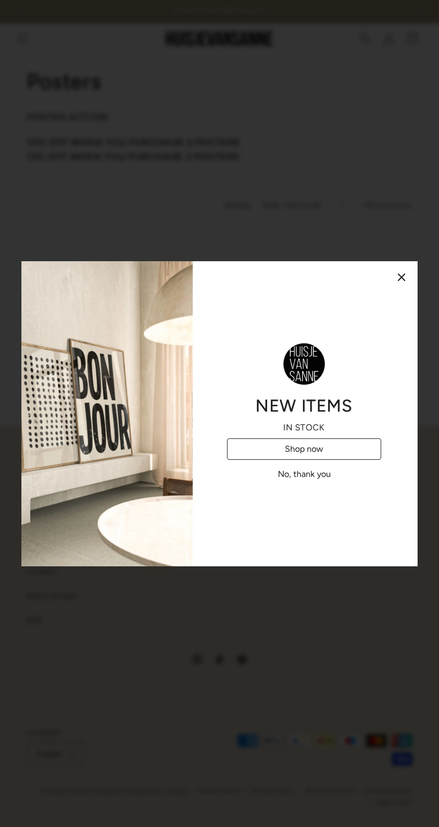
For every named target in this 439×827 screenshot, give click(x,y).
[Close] (401, 277)
